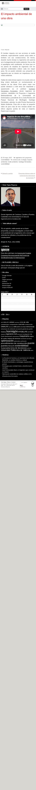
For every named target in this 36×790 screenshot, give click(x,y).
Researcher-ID (6, 283)
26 (22, 306)
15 (3, 303)
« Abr (3, 314)
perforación (24, 341)
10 (12, 300)
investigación (26, 334)
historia (3, 332)
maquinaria (24, 336)
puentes (4, 346)
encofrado (23, 326)
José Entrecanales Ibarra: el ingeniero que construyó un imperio (18, 371)
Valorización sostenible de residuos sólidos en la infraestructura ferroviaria (16, 375)
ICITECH (30, 332)
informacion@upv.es (5, 386)
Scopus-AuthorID (7, 287)
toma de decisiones (19, 348)
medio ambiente (13, 162)
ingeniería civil (20, 157)
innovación (19, 334)
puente (31, 343)
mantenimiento (15, 336)
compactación (13, 324)
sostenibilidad (5, 160)
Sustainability (5, 348)
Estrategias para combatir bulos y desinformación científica (17, 367)
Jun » (7, 314)
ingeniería (3, 334)
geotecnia (25, 329)
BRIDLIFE (6, 322)
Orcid (3, 277)
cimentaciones (5, 324)
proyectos (28, 157)
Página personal (7, 279)
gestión (31, 329)
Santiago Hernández (25, 162)
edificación (16, 326)
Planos (8, 382)
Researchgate (6, 285)
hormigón (12, 331)
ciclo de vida (24, 322)
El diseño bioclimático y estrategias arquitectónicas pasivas (17, 363)
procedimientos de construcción (14, 343)
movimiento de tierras (26, 338)
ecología (23, 160)
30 (8, 309)
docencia (11, 326)
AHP (2, 322)
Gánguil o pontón (7, 173)
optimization (17, 341)
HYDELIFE (22, 332)
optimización (7, 340)
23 (8, 306)
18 (17, 303)
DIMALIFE (4, 327)
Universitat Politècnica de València (15, 350)
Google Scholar (7, 275)
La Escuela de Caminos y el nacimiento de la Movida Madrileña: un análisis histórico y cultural (18, 359)
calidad (11, 322)
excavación (19, 329)
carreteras (16, 322)
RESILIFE (11, 346)
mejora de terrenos (13, 338)
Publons (4, 281)
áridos (31, 350)
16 (8, 303)
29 (3, 309)
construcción (16, 160)
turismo (29, 348)
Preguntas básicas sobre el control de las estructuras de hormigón (27, 176)
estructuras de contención (8, 329)
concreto (21, 324)
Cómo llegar (3, 382)
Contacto (13, 382)
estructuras (30, 327)
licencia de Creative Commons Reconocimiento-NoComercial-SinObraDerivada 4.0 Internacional (16, 255)
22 (3, 306)
